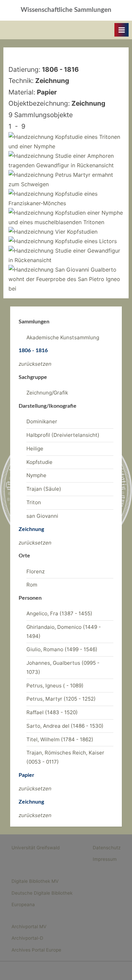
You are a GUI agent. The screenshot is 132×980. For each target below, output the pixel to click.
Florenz (35, 571)
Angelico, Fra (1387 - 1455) (59, 613)
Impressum (105, 859)
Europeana (23, 904)
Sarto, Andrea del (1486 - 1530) (65, 726)
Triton (33, 502)
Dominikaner (41, 421)
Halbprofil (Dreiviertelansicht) (63, 435)
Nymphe (36, 475)
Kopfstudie (39, 462)
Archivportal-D (27, 938)
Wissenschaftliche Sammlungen (66, 10)
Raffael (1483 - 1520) (52, 712)
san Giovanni (42, 516)
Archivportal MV (29, 926)
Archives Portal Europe (36, 950)
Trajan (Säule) (43, 489)
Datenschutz (106, 847)
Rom (31, 584)
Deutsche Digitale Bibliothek (42, 893)
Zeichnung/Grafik (47, 392)
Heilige (34, 448)
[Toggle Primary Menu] (121, 30)
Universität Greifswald (36, 847)
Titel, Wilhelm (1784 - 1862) (59, 739)
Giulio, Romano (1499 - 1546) (61, 649)
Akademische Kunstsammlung (62, 337)
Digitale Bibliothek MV (35, 881)
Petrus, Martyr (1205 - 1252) (61, 699)
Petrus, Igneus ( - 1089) (55, 685)
